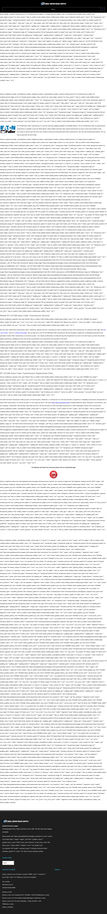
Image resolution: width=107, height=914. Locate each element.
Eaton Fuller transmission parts (60, 402)
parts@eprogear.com (30, 898)
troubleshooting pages (20, 333)
